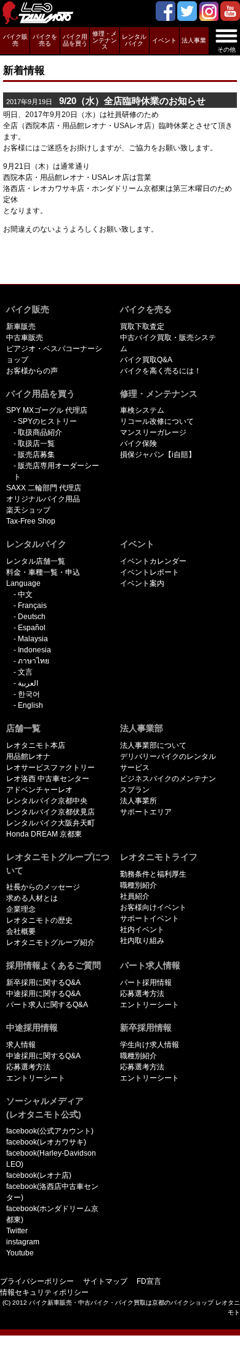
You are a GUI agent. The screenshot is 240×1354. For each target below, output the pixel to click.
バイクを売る (45, 40)
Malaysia (33, 638)
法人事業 (194, 40)
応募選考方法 (142, 993)
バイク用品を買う (75, 40)
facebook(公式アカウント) (50, 1131)
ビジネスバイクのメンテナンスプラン (168, 784)
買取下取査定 (142, 326)
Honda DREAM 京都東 (44, 834)
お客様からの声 (32, 371)
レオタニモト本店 (35, 745)
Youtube (20, 1253)
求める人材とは (32, 898)
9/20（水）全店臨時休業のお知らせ (106, 101)
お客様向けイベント (153, 907)
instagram (22, 1242)
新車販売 (21, 326)
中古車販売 (24, 337)
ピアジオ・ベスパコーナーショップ (54, 354)
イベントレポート (149, 572)
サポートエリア (146, 812)
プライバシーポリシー (37, 1281)
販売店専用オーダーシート (56, 471)
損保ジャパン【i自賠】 (158, 454)
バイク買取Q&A (146, 359)
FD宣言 (149, 1281)
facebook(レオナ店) (38, 1175)
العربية (28, 683)
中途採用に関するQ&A (43, 993)
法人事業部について (153, 745)
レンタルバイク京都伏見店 (50, 812)
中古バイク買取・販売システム (168, 343)
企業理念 (21, 909)
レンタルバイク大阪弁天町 (50, 823)
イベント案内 (142, 583)
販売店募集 (36, 454)
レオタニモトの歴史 (39, 920)
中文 (25, 594)
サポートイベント (149, 918)
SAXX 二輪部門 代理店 (43, 488)
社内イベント (142, 929)
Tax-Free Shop (30, 521)
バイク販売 (15, 40)
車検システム (142, 410)
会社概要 (21, 931)
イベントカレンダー (153, 561)
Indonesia (34, 650)
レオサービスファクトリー (50, 767)
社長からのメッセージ (43, 887)
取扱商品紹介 (40, 432)
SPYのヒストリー (47, 421)
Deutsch (32, 616)
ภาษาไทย (33, 661)
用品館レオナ (28, 756)
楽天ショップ (28, 510)
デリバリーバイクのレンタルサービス (168, 762)
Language (23, 583)
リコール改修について (157, 421)
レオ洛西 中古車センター (47, 778)
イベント (164, 40)
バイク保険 (138, 443)
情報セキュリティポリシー (44, 1292)
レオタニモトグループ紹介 (50, 942)
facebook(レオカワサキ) (46, 1142)
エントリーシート (149, 1004)
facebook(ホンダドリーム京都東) (52, 1214)
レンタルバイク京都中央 (46, 801)
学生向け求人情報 (149, 1044)
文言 (25, 672)
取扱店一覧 (36, 443)
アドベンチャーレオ (39, 789)
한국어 (29, 694)
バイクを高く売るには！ (160, 371)
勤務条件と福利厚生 (153, 874)
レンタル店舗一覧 (35, 561)
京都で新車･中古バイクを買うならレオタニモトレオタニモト (43, 13)
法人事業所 (138, 801)
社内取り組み (142, 940)
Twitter (17, 1230)
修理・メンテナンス (104, 40)
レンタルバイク (134, 40)
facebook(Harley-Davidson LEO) (51, 1159)
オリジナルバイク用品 (43, 499)
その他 (226, 49)
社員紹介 (135, 896)
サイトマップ (105, 1281)
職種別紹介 (138, 885)
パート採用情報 (146, 982)
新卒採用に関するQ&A (43, 982)
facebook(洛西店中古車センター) (52, 1192)
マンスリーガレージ (153, 432)
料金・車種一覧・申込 (43, 572)
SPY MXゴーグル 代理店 (46, 410)
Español (32, 627)
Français (32, 605)
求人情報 (21, 1044)
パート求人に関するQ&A (47, 1004)
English (30, 705)
